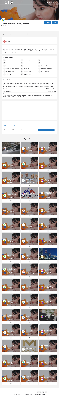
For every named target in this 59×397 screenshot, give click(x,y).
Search (47, 129)
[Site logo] (9, 2)
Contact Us (14, 29)
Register (53, 2)
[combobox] (29, 130)
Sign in (49, 2)
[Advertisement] (29, 111)
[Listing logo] (3, 20)
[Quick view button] (11, 155)
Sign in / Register (19, 391)
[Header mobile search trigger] (57, 2)
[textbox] (29, 130)
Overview (5, 29)
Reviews (24, 29)
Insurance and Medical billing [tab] (10, 125)
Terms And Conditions (27, 391)
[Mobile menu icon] (2, 2)
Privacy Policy (33, 391)
